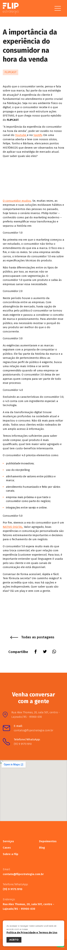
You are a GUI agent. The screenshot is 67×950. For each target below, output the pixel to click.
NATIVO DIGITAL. (13, 527)
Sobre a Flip (10, 854)
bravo (62, 947)
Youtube (21, 135)
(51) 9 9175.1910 (23, 744)
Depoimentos (48, 841)
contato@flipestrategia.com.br (33, 730)
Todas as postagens (37, 637)
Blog (42, 847)
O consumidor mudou (17, 200)
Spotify (38, 135)
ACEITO (14, 939)
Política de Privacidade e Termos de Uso (32, 932)
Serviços (8, 841)
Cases (7, 847)
